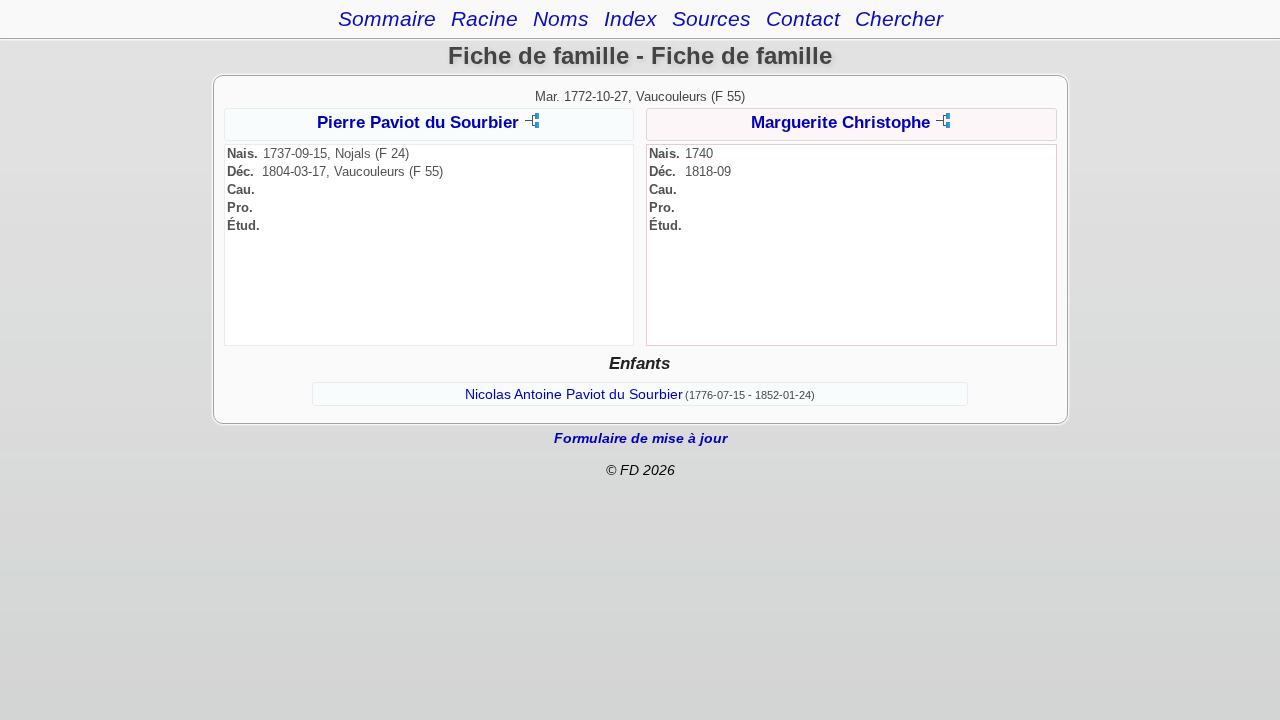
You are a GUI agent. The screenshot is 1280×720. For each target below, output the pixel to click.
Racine (484, 18)
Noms (561, 18)
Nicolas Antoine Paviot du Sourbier (574, 394)
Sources (711, 18)
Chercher (899, 18)
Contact (803, 18)
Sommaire (387, 18)
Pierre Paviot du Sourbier (418, 122)
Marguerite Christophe (840, 122)
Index (630, 18)
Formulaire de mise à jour (640, 438)
